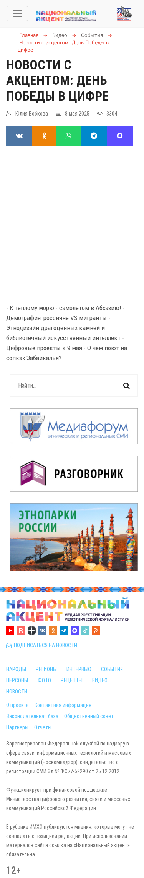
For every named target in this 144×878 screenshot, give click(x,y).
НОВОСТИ (16, 691)
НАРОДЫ (16, 669)
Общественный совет (89, 716)
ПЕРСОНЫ (17, 680)
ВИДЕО (100, 680)
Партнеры (17, 727)
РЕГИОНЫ (46, 669)
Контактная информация (63, 705)
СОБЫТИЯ (112, 669)
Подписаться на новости (44, 645)
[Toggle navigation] (17, 13)
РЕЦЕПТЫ (72, 680)
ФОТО (44, 680)
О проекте (17, 705)
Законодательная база (32, 716)
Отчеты (42, 727)
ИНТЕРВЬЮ (78, 669)
